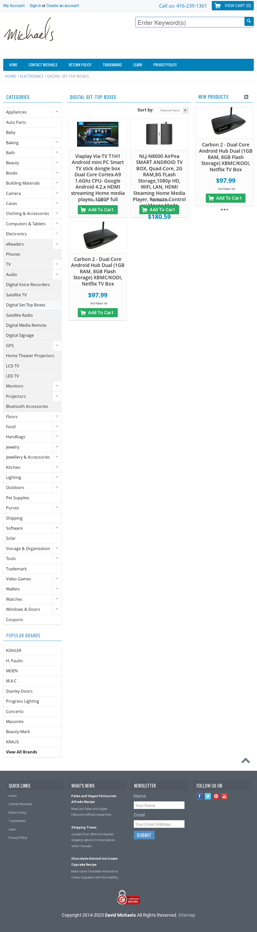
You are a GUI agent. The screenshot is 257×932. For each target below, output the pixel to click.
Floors (12, 416)
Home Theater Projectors (30, 355)
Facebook (200, 796)
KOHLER (13, 650)
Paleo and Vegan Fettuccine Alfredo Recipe (93, 799)
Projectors (16, 396)
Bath (10, 152)
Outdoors (15, 487)
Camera (13, 193)
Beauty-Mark (18, 731)
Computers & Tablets (26, 224)
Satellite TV (16, 295)
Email (139, 814)
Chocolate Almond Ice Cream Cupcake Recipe (94, 861)
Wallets (13, 589)
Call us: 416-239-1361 (183, 5)
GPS (10, 345)
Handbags (15, 437)
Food (11, 426)
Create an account (62, 5)
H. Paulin (14, 661)
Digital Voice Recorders (28, 284)
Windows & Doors (23, 609)
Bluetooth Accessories (27, 406)
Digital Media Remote (26, 325)
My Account (14, 5)
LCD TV (12, 366)
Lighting (13, 477)
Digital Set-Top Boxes (25, 305)
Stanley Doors (19, 691)
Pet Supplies (17, 498)
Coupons (14, 619)
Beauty (12, 163)
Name (140, 796)
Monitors (14, 386)
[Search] (248, 21)
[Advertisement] (162, 44)
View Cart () (238, 5)
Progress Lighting (22, 701)
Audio (11, 274)
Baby (10, 132)
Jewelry (12, 447)
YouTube (224, 796)
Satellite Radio (19, 315)
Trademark (16, 569)
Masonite (15, 721)
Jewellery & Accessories (28, 457)
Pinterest (216, 796)
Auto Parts (16, 122)
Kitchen (13, 467)
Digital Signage (20, 335)
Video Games (18, 579)
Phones (13, 254)
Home (10, 76)
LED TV (12, 376)
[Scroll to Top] (246, 762)
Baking (12, 142)
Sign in (35, 5)
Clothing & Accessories (27, 213)
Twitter (208, 796)
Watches (14, 599)
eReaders (15, 244)
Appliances (16, 112)
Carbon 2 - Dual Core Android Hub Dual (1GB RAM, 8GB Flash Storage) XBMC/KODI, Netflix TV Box (97, 271)
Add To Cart (101, 209)
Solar (11, 538)
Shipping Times (83, 827)
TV (8, 264)
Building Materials (23, 183)
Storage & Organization (28, 548)
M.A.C (11, 681)
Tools (11, 558)
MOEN (12, 671)
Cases (11, 203)
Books (12, 173)
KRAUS (12, 742)
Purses (12, 508)
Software (14, 528)
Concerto (15, 711)
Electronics (31, 76)
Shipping (14, 518)
